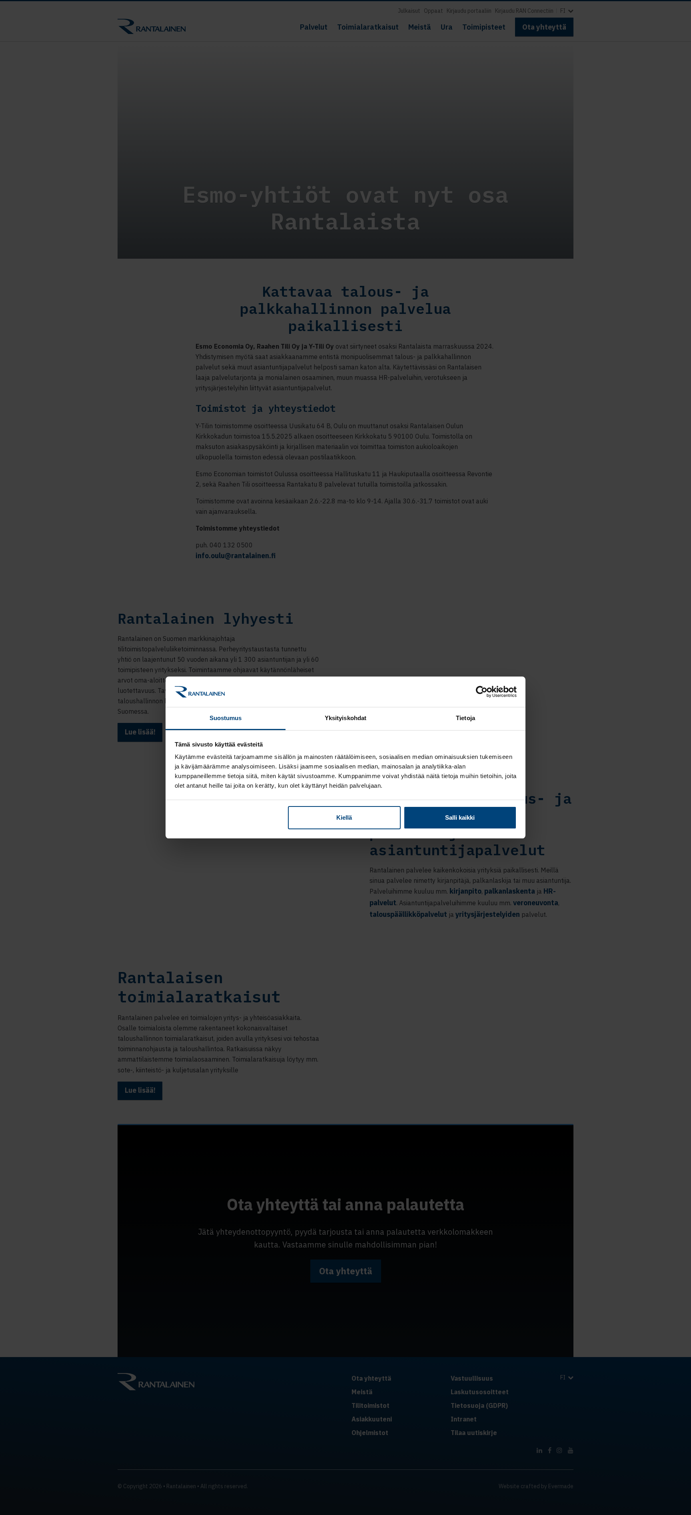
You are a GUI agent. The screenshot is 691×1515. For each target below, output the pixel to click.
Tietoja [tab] (465, 718)
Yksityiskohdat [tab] (345, 718)
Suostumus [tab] (226, 718)
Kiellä (344, 817)
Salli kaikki (460, 817)
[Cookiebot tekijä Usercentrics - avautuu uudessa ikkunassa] (482, 692)
